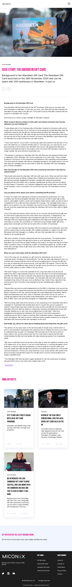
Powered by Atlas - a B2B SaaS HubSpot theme (36, 585)
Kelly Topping (7, 88)
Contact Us (60, 564)
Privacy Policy (61, 570)
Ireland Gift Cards (42, 564)
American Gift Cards (43, 570)
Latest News (61, 567)
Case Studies (8, 365)
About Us (60, 560)
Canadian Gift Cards (43, 567)
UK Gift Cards (41, 560)
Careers (59, 574)
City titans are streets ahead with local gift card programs (19, 418)
